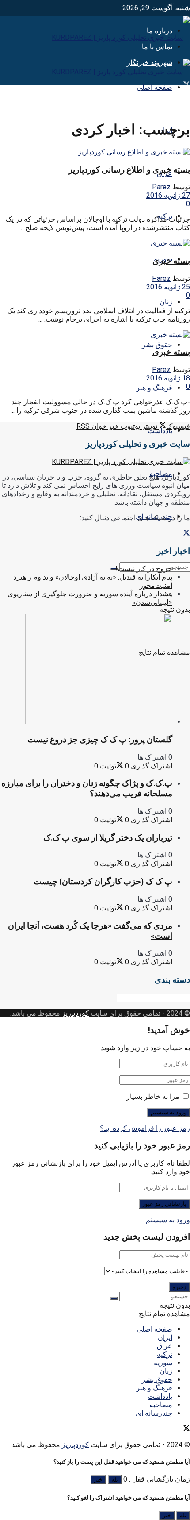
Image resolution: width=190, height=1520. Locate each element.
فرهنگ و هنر (154, 388)
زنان (166, 302)
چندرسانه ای (154, 1413)
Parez (161, 187)
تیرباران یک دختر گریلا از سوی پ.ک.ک (107, 838)
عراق (164, 1346)
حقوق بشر (157, 345)
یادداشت (160, 430)
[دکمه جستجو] (114, 569)
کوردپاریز (75, 1013)
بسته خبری (171, 261)
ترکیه (164, 1354)
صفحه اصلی (154, 87)
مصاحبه (160, 1405)
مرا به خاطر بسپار (152, 1096)
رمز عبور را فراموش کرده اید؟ (145, 1128)
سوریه (163, 1363)
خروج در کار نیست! (143, 568)
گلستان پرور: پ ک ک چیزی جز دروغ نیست (99, 739)
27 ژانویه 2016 (168, 195)
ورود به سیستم (168, 1220)
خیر (98, 1479)
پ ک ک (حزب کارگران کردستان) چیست (103, 881)
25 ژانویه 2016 (168, 287)
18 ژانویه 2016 (168, 378)
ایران (165, 1337)
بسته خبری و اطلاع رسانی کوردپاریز (129, 170)
